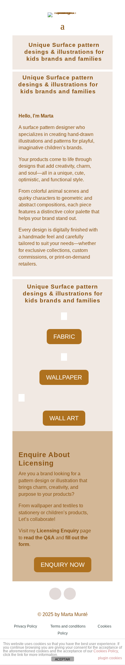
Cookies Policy (105, 651)
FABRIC (64, 336)
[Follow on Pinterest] (70, 594)
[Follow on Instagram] (55, 594)
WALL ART (64, 418)
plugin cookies (110, 658)
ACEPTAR (62, 659)
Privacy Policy (25, 626)
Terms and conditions (68, 626)
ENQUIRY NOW (63, 564)
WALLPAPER (64, 377)
